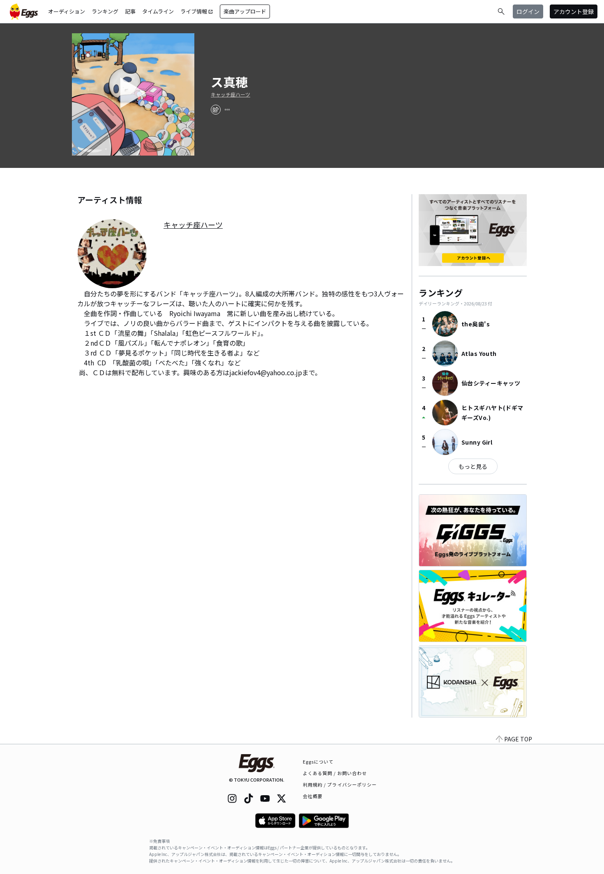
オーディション (66, 11)
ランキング (105, 11)
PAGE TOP (518, 739)
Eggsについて (318, 761)
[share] (216, 110)
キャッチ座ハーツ (230, 94)
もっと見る (473, 466)
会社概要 (313, 796)
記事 (130, 11)
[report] (227, 110)
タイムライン (158, 11)
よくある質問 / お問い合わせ (335, 773)
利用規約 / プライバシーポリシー (340, 784)
